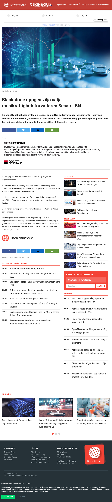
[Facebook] (9, 130)
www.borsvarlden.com (66, 463)
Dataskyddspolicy (38, 455)
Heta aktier (73, 5)
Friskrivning (35, 452)
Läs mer (22, 497)
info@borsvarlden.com (66, 461)
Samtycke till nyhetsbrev (79, 280)
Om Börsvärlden (10, 457)
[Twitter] (23, 130)
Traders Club (9, 452)
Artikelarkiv (8, 460)
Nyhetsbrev (61, 5)
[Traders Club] (41, 4)
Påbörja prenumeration (40, 460)
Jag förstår (8, 497)
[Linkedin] (37, 130)
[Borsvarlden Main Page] (15, 5)
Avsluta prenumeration (40, 462)
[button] (52, 433)
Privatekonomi (103, 5)
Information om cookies (40, 457)
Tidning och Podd (88, 5)
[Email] (52, 130)
